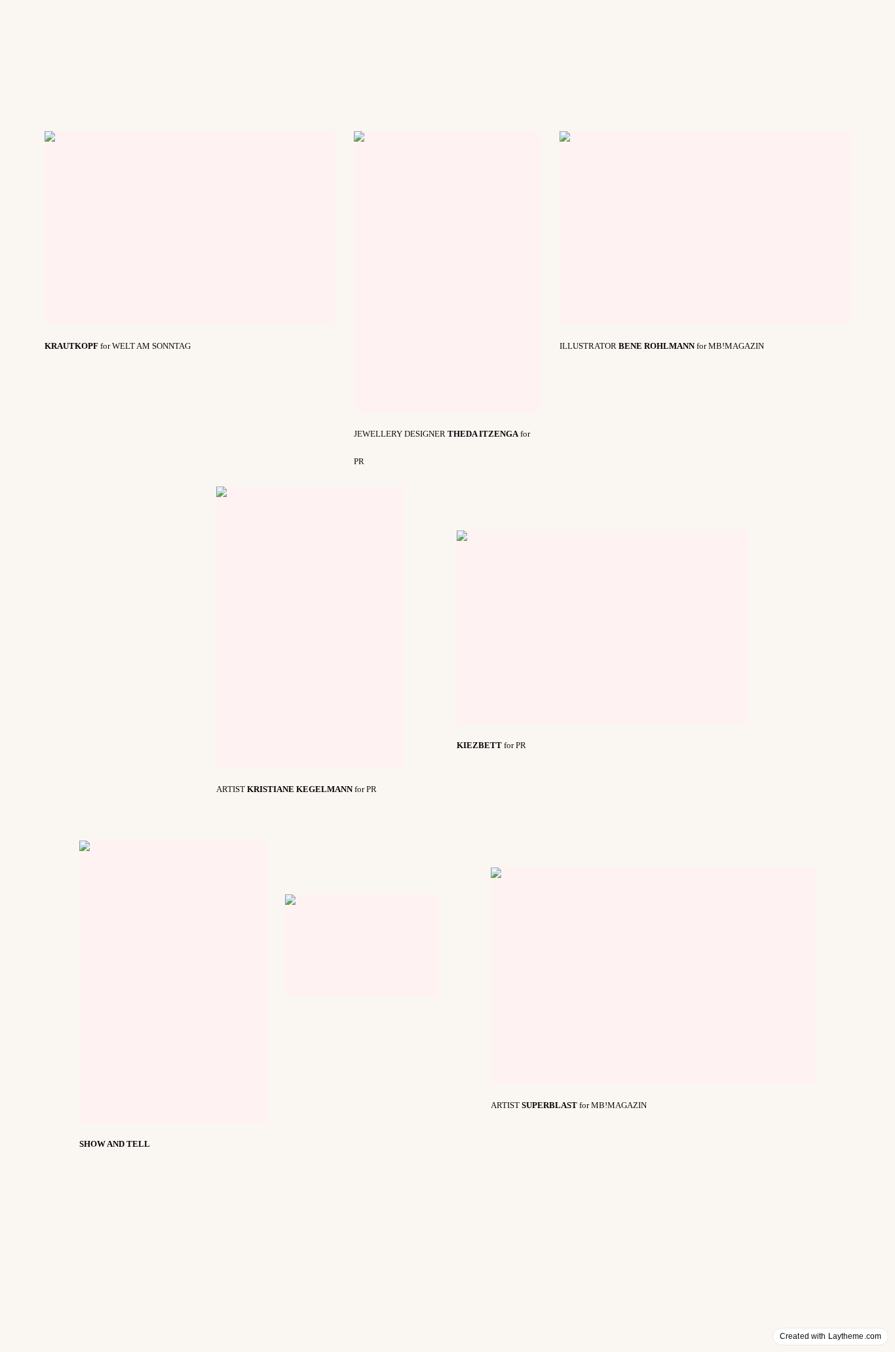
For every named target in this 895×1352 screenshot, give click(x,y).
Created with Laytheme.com (830, 1336)
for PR (491, 745)
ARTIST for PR (296, 789)
